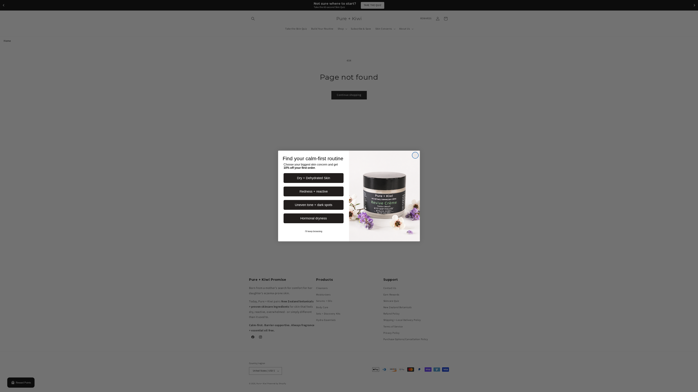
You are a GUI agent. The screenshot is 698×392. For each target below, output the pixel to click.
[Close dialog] (415, 155)
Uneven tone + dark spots (313, 205)
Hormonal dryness (313, 218)
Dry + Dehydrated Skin (313, 178)
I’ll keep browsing (313, 231)
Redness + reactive (314, 191)
